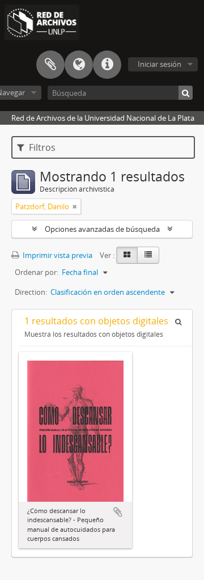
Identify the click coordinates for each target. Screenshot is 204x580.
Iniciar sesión (159, 64)
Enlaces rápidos (107, 64)
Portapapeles (50, 64)
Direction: (31, 292)
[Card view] (127, 255)
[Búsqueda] (185, 93)
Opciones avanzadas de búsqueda (102, 229)
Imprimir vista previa (56, 255)
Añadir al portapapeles (118, 512)
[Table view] (148, 255)
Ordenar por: (36, 272)
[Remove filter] (75, 206)
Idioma (79, 64)
